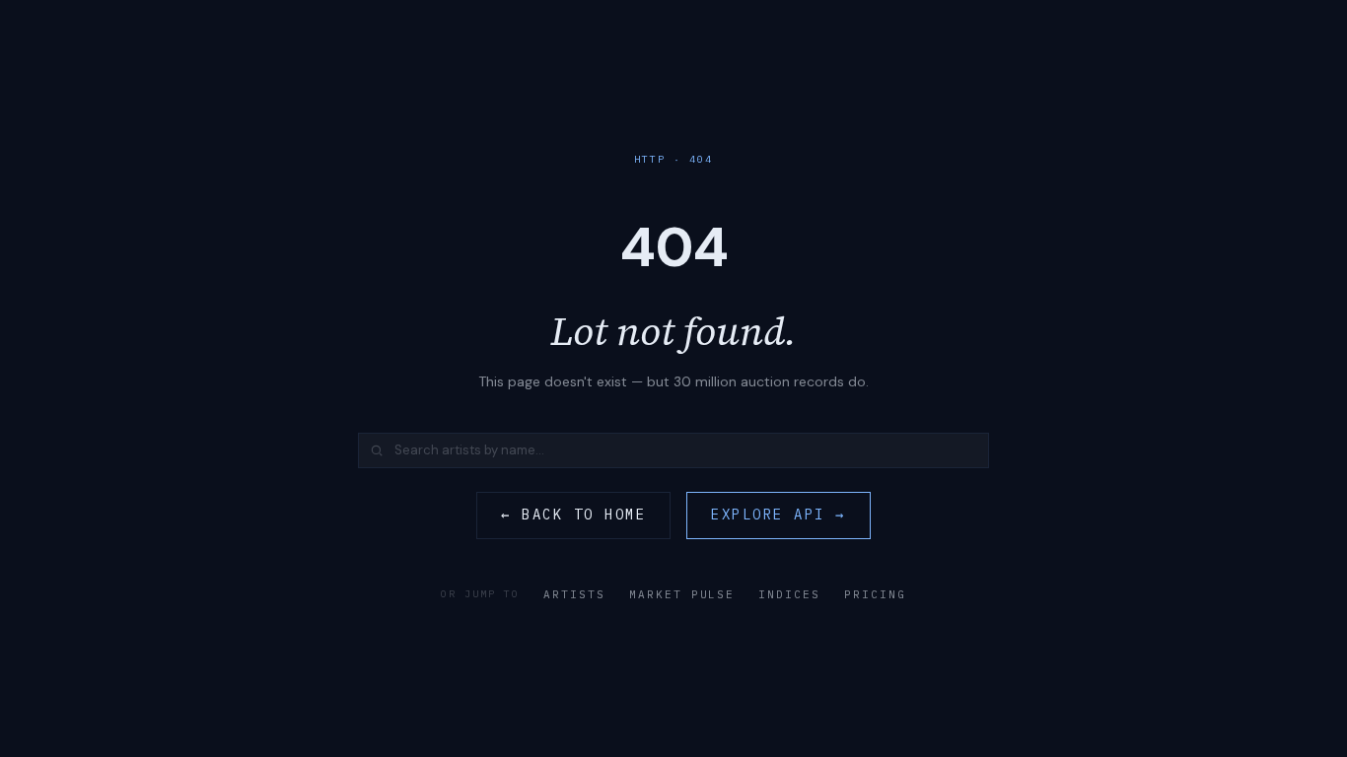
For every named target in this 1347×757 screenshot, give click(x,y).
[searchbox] (673, 450)
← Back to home (573, 514)
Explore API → (778, 514)
